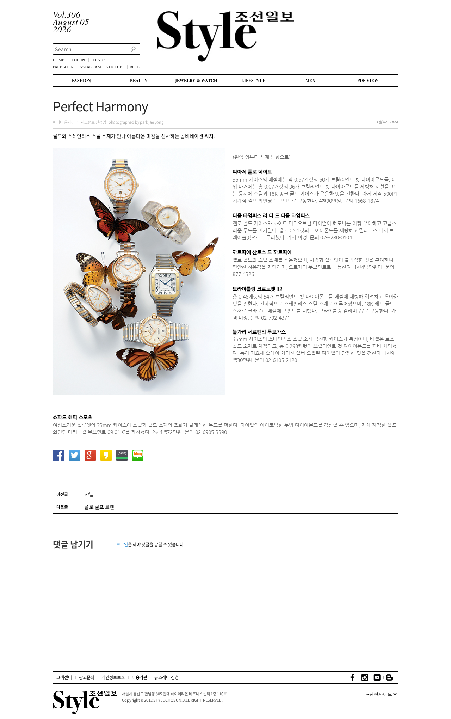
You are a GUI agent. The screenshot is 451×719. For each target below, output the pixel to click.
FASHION (81, 81)
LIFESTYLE (253, 81)
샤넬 (89, 494)
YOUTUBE (115, 67)
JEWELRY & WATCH (196, 81)
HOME (58, 60)
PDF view (367, 81)
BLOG (135, 67)
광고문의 (86, 677)
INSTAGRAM (89, 67)
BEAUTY (139, 81)
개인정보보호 (113, 677)
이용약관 (139, 677)
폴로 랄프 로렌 (99, 506)
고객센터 (64, 677)
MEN (310, 81)
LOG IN (78, 60)
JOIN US (99, 60)
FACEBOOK (63, 67)
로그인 (122, 544)
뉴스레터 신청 (166, 677)
